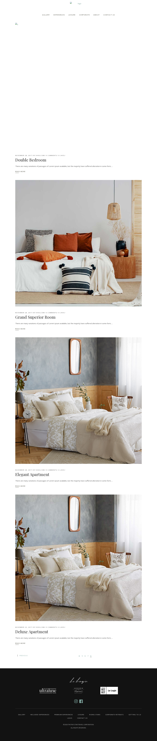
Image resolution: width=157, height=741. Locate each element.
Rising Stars (94, 714)
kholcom (40, 155)
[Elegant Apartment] (78, 400)
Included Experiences (39, 714)
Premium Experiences (63, 714)
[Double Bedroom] (78, 86)
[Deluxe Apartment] (78, 558)
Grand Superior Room (35, 317)
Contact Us (82, 718)
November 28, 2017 (23, 155)
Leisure (81, 714)
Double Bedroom (30, 160)
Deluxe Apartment (31, 631)
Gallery (21, 714)
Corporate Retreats (114, 714)
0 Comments (51, 155)
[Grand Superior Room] (78, 243)
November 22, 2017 (23, 627)
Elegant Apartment (32, 474)
